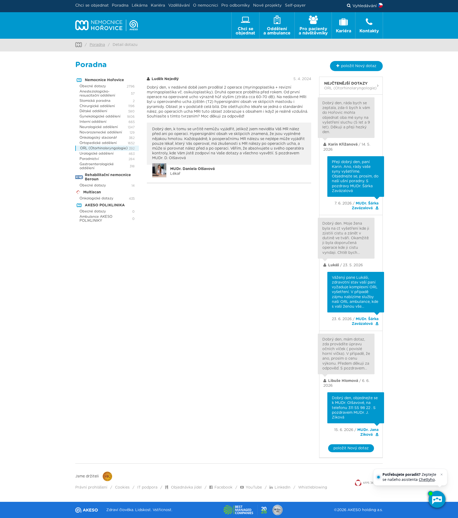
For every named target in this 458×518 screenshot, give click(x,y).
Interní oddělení (93, 122)
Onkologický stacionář (98, 138)
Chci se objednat (92, 5)
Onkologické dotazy (96, 198)
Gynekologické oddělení (100, 116)
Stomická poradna (95, 101)
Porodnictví (89, 159)
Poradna (120, 5)
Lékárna (140, 5)
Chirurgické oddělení (97, 106)
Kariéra (158, 5)
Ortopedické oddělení (98, 143)
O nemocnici (205, 5)
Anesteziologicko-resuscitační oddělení (97, 93)
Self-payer (295, 5)
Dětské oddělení (93, 111)
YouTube (254, 487)
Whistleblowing (312, 487)
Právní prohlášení (91, 487)
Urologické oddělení (96, 153)
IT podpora (147, 487)
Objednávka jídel (186, 487)
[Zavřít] (441, 474)
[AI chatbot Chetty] (436, 499)
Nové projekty (267, 5)
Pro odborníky (235, 5)
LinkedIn (282, 487)
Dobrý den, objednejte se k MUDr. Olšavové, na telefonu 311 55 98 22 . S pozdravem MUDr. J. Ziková (355, 407)
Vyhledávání (365, 6)
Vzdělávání (179, 5)
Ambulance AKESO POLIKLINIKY (96, 219)
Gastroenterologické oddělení (97, 166)
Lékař (192, 171)
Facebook (223, 487)
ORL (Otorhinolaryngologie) (104, 148)
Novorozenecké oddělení (101, 132)
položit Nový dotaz (351, 448)
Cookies (122, 487)
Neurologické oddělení (99, 127)
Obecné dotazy (93, 86)
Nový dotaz (358, 66)
